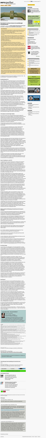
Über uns (6, 5)
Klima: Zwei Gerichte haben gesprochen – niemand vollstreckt (34, 62)
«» (11, 352)
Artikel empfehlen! (4, 368)
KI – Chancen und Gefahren (35, 51)
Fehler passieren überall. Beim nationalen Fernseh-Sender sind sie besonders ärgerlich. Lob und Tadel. (35, 48)
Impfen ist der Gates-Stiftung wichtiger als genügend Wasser (34, 32)
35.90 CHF (11, 315)
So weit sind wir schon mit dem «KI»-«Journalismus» (33, 35)
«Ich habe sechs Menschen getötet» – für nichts (34, 30)
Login (33, 1)
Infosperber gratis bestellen (31, 4)
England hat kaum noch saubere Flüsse (34, 33)
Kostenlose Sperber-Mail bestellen (13, 370)
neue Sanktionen (12, 242)
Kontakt (33, 436)
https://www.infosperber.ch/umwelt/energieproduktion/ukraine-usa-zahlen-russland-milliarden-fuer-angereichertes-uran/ (12, 410)
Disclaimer (35, 436)
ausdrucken (12, 368)
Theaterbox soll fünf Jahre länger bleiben (33, 111)
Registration (35, 1)
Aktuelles (2, 5)
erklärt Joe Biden (6, 304)
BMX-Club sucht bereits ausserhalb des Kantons (33, 114)
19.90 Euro (13, 314)
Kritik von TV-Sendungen (34, 46)
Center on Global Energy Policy (6, 146)
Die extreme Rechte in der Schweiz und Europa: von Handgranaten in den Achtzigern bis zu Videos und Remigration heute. (32, 43)
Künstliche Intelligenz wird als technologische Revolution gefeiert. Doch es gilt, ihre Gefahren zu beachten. (35, 53)
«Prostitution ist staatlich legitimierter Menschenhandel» (33, 105)
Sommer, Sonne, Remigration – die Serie (32, 40)
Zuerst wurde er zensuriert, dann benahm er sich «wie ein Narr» (34, 60)
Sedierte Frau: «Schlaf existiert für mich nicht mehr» (33, 107)
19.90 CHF (9, 314)
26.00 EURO (15, 315)
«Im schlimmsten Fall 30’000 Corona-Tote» (34, 65)
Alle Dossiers (38, 56)
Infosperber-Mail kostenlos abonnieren (26, 436)
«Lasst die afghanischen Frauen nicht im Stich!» (34, 64)
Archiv (38, 1)
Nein (4, 391)
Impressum (39, 436)
